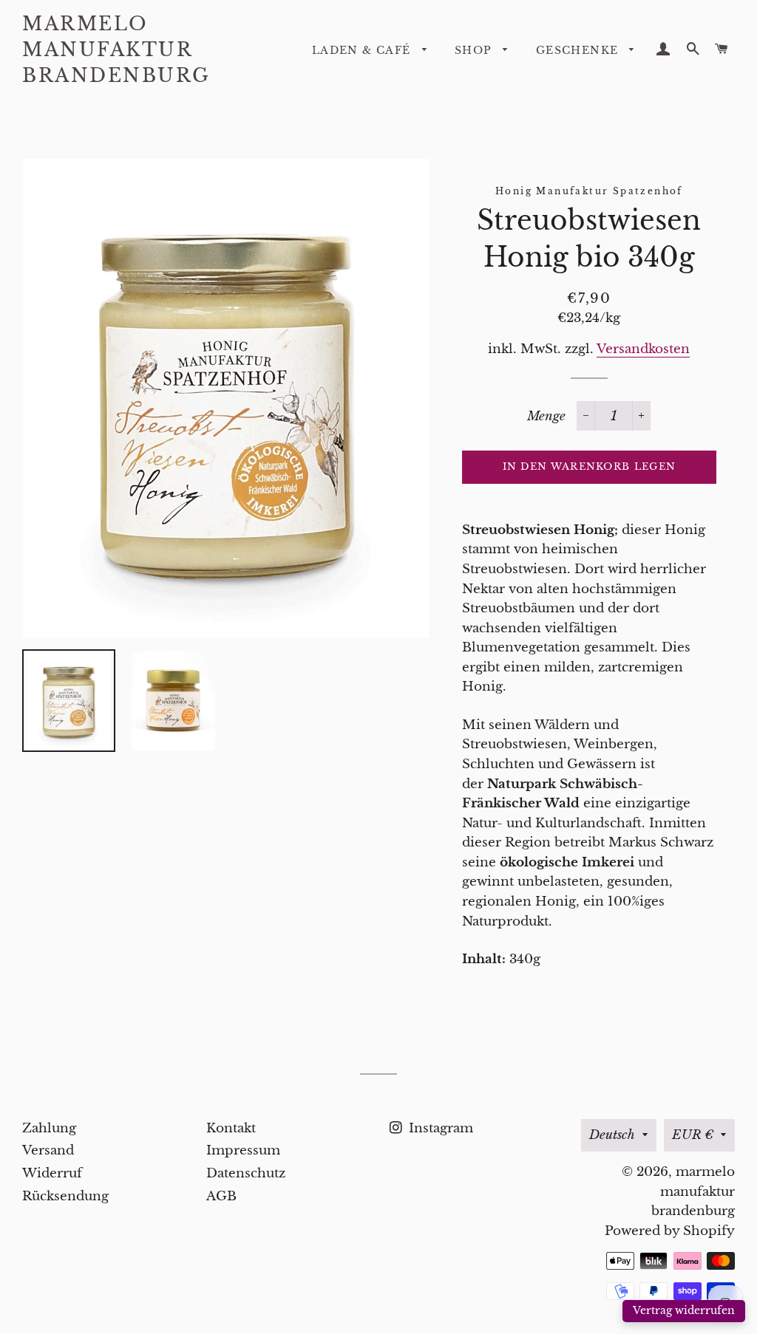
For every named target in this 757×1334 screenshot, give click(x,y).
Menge (546, 416)
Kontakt (231, 1128)
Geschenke (579, 50)
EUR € (692, 1135)
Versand (48, 1150)
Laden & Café (363, 50)
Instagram (439, 1128)
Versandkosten (643, 349)
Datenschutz (245, 1173)
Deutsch (612, 1135)
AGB (221, 1196)
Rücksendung (65, 1196)
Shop (475, 50)
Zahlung (49, 1128)
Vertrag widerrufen (684, 1310)
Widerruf (52, 1173)
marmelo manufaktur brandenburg (116, 50)
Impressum (243, 1150)
